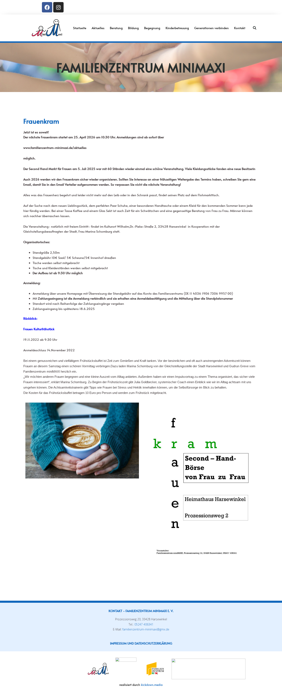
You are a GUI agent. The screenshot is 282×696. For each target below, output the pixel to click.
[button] (254, 28)
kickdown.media (152, 685)
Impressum (118, 643)
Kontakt (239, 28)
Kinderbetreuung (177, 28)
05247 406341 (143, 624)
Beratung (116, 28)
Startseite (79, 28)
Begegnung (152, 28)
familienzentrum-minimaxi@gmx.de (145, 629)
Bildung (133, 28)
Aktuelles (98, 28)
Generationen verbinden (211, 28)
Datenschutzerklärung (153, 643)
